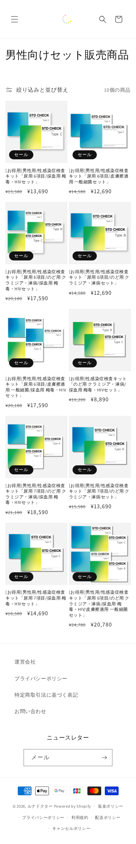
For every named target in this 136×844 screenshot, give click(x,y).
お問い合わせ (30, 711)
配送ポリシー (107, 817)
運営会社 (25, 661)
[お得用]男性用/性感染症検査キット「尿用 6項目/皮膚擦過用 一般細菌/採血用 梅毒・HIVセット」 (35, 387)
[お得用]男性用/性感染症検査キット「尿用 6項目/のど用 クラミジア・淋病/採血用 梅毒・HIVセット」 (35, 280)
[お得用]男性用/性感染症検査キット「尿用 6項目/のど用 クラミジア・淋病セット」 (99, 277)
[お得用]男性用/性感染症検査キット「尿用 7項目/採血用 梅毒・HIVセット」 (35, 597)
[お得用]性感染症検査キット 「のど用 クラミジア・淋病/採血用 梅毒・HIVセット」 (98, 384)
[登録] (104, 757)
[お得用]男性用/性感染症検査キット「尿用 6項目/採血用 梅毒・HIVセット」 (35, 176)
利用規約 (79, 817)
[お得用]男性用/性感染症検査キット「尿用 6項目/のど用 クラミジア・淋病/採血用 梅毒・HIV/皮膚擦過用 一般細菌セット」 (99, 603)
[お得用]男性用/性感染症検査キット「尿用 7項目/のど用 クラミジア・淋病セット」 (99, 491)
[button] (14, 19)
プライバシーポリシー (41, 678)
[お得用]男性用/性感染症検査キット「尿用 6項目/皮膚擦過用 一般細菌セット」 (99, 176)
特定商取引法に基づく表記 (46, 695)
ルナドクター (40, 806)
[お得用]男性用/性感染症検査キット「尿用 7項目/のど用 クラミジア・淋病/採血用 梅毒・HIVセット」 (35, 494)
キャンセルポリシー (71, 828)
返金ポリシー (110, 806)
